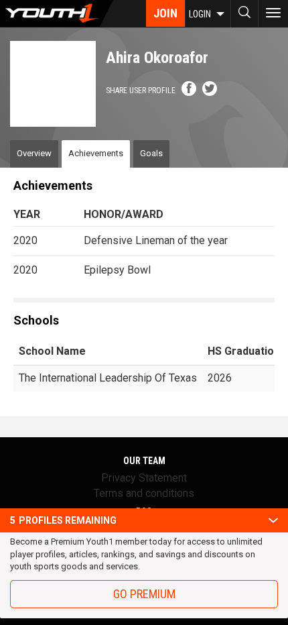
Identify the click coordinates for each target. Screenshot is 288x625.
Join (165, 13)
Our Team (144, 460)
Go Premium (144, 594)
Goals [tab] (151, 153)
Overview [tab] (34, 153)
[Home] (56, 13)
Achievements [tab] (95, 153)
